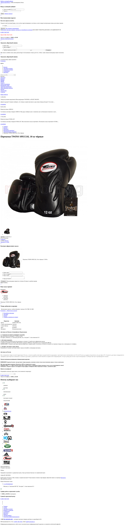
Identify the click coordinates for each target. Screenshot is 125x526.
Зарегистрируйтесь (5, 2)
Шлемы (2, 80)
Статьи (5, 507)
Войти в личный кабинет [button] (7, 1)
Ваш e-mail (6, 275)
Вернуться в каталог (12, 310)
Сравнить (3, 239)
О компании (6, 71)
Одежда (2, 82)
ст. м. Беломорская (8, 484)
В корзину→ (4, 310)
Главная (5, 126)
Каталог (5, 67)
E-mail (5, 25)
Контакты (5, 72)
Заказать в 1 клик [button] (5, 242)
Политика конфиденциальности (11, 516)
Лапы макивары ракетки (7, 88)
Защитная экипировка (6, 86)
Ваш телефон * (7, 47)
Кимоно (3, 79)
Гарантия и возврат (8, 69)
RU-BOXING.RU (8, 519)
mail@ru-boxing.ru (30, 521)
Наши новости (4, 94)
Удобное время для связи (9, 50)
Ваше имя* (6, 272)
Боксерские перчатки (8, 130)
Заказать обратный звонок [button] (7, 38)
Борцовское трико (5, 85)
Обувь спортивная (5, 84)
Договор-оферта (7, 515)
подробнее (3, 104)
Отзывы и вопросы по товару (10, 317)
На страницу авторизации (12, 28)
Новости (5, 514)
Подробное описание (8, 313)
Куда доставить (7, 278)
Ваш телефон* (7, 274)
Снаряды (3, 92)
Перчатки (3, 77)
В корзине (3, 61)
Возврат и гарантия (8, 510)
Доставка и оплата (8, 68)
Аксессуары (4, 90)
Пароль (5, 11)
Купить (6, 240)
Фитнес (2, 89)
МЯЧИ (2, 81)
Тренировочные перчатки (9, 131)
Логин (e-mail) (6, 9)
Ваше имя (5, 45)
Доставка (5, 314)
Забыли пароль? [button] (9, 13)
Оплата (5, 315)
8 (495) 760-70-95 (5, 32)
